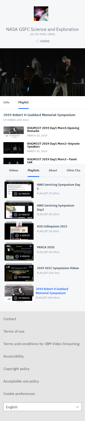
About (53, 170)
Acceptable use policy (21, 381)
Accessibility (13, 356)
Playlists (33, 170)
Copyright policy (16, 368)
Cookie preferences (19, 393)
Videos (13, 170)
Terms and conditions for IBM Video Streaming (41, 343)
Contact (9, 318)
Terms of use (13, 331)
